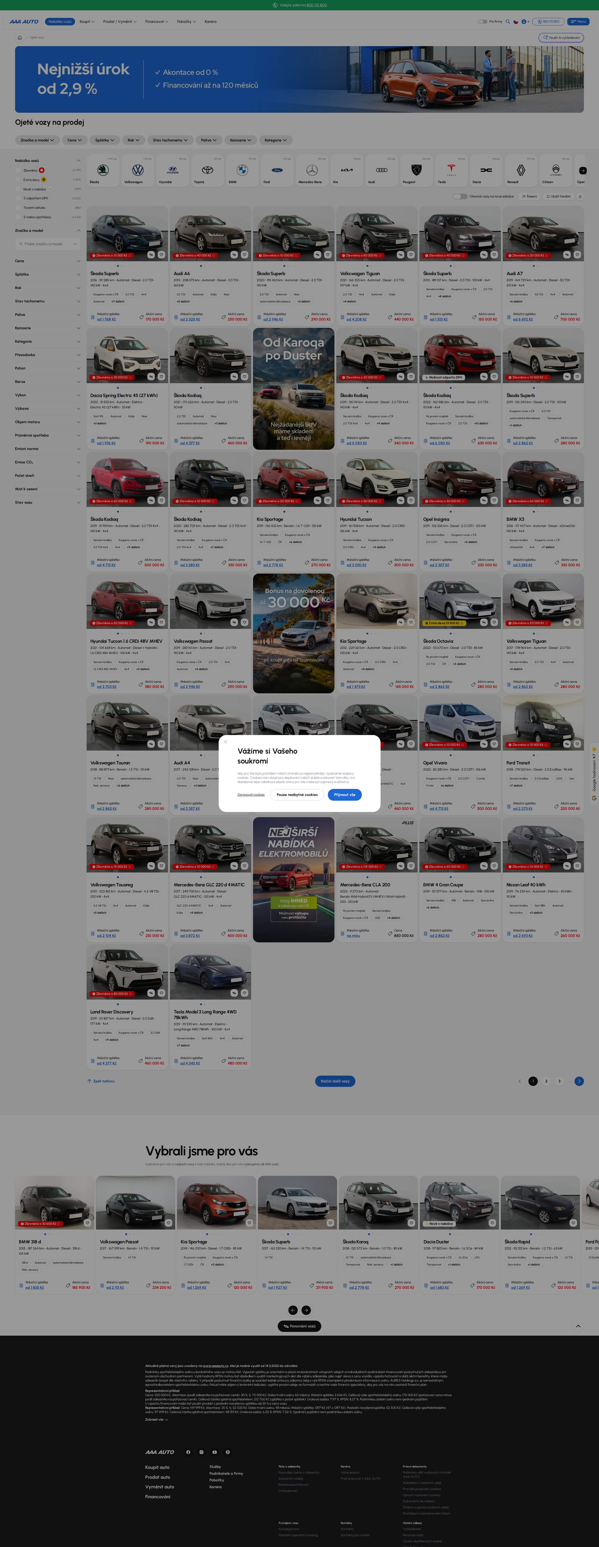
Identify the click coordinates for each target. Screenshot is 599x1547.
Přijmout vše (344, 794)
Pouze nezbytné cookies (297, 794)
